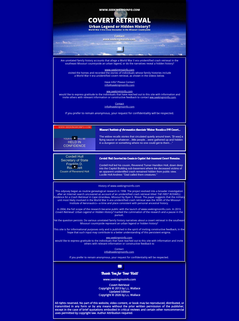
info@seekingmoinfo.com (119, 85)
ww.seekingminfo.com (163, 97)
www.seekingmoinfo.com (119, 39)
